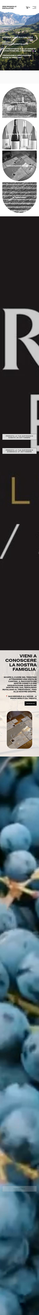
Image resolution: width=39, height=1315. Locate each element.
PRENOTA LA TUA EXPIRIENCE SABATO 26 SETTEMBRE (19, 436)
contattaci (19, 1189)
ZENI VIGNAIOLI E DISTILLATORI (9, 7)
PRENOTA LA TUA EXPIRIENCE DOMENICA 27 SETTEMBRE (19, 451)
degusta (30, 703)
